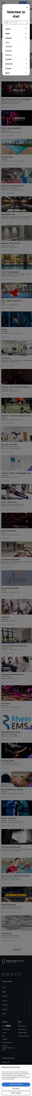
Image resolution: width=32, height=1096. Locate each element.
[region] (16, 1080)
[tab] (16, 29)
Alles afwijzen (16, 1088)
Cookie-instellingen (16, 1093)
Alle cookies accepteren (16, 1084)
